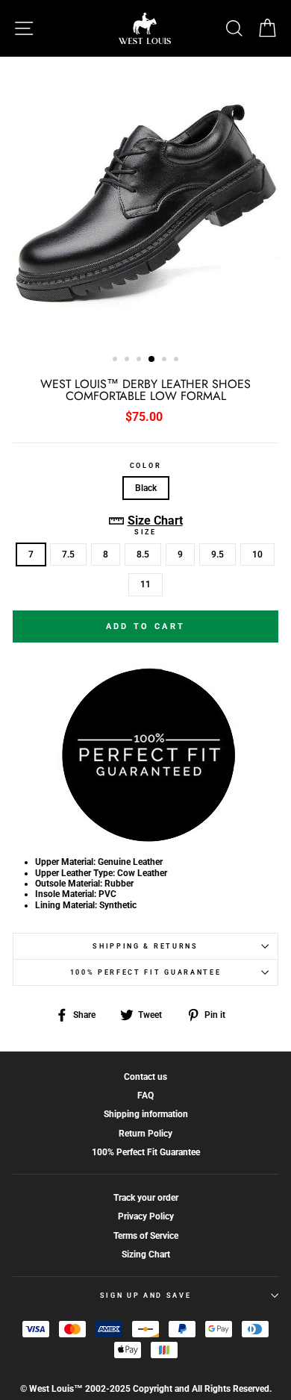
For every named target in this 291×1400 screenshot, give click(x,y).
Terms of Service (145, 1236)
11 (145, 584)
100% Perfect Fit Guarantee (146, 972)
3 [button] (140, 360)
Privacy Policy (146, 1216)
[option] (145, 201)
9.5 (217, 554)
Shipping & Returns (145, 946)
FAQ (145, 1095)
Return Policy (145, 1133)
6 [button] (177, 360)
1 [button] (116, 360)
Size (145, 532)
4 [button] (152, 359)
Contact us (145, 1077)
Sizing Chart (146, 1254)
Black (146, 488)
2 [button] (128, 360)
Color (145, 465)
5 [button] (165, 360)
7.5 (68, 554)
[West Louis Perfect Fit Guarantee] (145, 840)
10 (257, 554)
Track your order (145, 1198)
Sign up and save (146, 1295)
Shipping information (146, 1114)
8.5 (143, 554)
